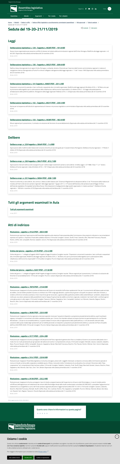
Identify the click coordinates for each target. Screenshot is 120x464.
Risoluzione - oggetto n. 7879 (29, 286)
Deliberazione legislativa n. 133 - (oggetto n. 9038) (37, 119)
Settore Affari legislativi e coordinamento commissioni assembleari (53, 22)
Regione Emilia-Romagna (15, 2)
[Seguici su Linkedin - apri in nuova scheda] (95, 9)
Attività (16, 22)
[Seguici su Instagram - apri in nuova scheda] (91, 9)
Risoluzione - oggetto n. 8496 (29, 312)
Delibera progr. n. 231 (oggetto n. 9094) (33, 178)
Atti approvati (81, 22)
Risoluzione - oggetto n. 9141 (29, 357)
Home (10, 22)
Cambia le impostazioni (42, 458)
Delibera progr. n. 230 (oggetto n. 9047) (33, 161)
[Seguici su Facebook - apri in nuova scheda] (85, 9)
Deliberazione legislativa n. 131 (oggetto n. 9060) (37, 83)
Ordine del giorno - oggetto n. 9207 (31, 269)
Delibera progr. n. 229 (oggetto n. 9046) (32, 144)
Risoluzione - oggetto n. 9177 (29, 336)
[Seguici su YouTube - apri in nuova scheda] (88, 9)
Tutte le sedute (92, 22)
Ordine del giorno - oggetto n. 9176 (31, 250)
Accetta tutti (28, 458)
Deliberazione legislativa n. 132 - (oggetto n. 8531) (37, 102)
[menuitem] (15, 16)
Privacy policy (42, 452)
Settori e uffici (25, 22)
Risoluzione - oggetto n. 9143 (29, 231)
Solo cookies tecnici (14, 458)
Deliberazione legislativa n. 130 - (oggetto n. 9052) (37, 64)
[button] (109, 9)
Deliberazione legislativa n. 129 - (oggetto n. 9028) (37, 47)
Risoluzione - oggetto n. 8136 (29, 378)
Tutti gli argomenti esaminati (21, 209)
